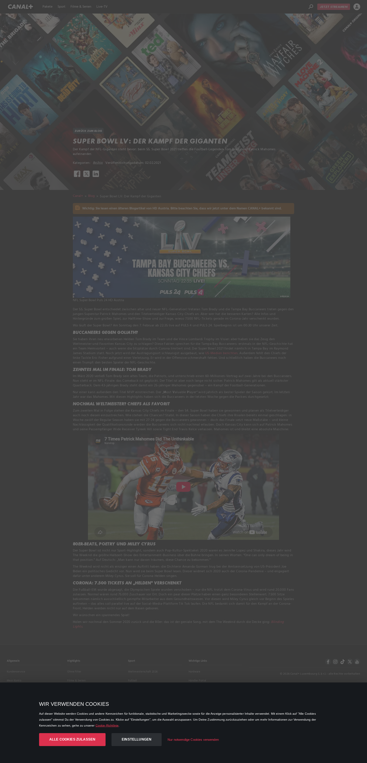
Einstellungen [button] (136, 739)
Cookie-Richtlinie (107, 725)
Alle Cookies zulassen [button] (72, 739)
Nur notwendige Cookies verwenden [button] (193, 739)
